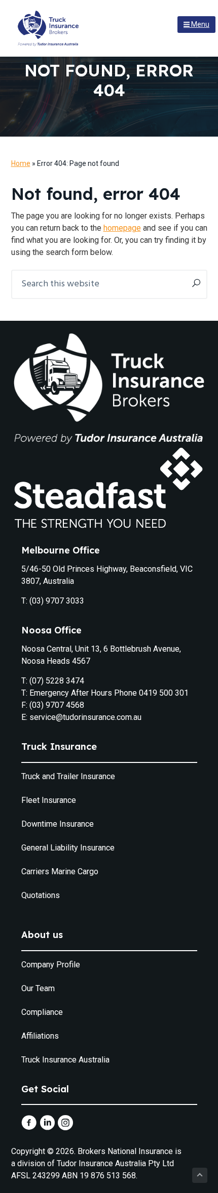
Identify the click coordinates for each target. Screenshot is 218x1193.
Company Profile (50, 964)
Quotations (40, 895)
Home (20, 163)
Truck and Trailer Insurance (68, 776)
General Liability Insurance (68, 848)
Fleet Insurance (48, 800)
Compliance (42, 1012)
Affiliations (40, 1036)
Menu (199, 24)
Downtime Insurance (57, 824)
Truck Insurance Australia (65, 1059)
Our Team (38, 988)
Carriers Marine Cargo (59, 871)
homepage (122, 228)
